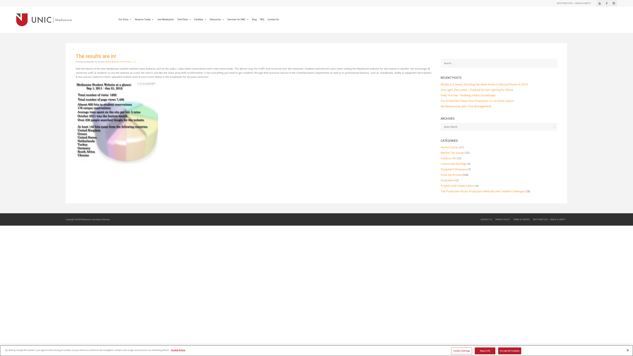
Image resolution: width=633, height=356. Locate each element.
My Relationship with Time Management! (466, 106)
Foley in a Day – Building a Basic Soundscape (468, 95)
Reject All (485, 350)
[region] (316, 350)
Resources (215, 19)
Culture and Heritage (454, 164)
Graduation (448, 180)
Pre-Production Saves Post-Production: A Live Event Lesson (477, 101)
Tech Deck (182, 19)
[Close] (627, 350)
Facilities (198, 19)
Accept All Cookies (509, 350)
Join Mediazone (165, 19)
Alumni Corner (450, 147)
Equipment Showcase (454, 169)
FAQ (262, 19)
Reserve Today (143, 19)
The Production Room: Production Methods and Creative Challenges (483, 191)
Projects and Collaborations (458, 186)
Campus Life (448, 158)
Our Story (123, 19)
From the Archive (122, 61)
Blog (254, 19)
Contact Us (273, 19)
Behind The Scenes (452, 153)
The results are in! (96, 56)
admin (108, 61)
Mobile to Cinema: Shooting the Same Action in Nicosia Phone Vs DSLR (484, 84)
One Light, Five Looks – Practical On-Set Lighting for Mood (477, 90)
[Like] (135, 61)
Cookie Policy (178, 350)
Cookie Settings (461, 350)
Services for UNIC (236, 19)
